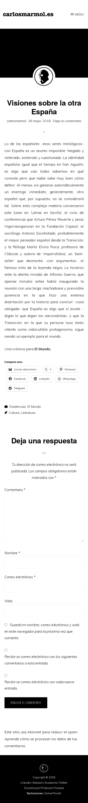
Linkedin (25, 782)
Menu (79, 14)
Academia (51, 782)
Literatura (28, 413)
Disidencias (17, 406)
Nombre (12, 553)
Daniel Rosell (52, 793)
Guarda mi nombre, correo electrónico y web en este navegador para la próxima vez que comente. (42, 631)
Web (8, 601)
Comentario (15, 490)
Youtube (59, 788)
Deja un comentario (67, 121)
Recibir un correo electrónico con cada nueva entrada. (39, 685)
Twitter (63, 782)
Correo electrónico (20, 577)
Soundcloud (31, 788)
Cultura (14, 413)
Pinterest (46, 788)
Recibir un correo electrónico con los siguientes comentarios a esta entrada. (41, 659)
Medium (38, 782)
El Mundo (34, 406)
